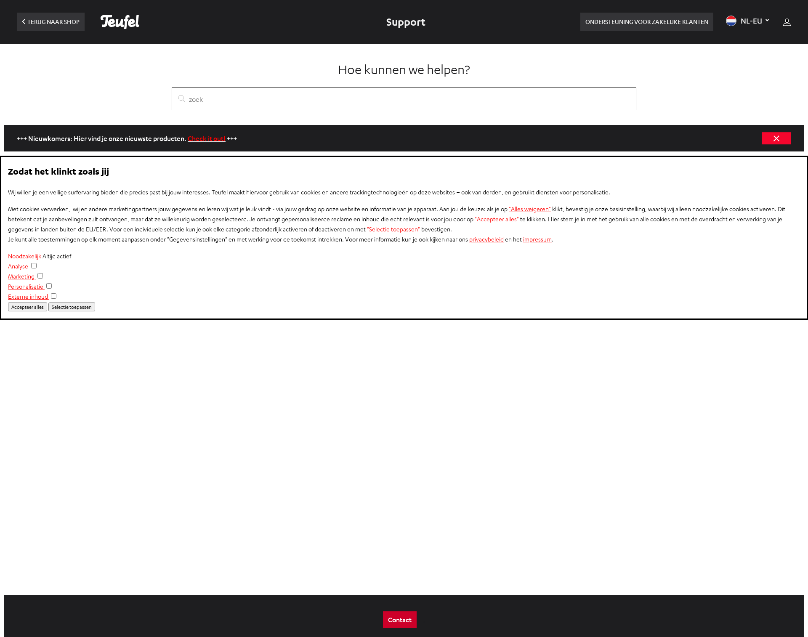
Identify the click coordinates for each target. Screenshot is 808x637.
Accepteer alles (27, 307)
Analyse (18, 266)
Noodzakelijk (25, 256)
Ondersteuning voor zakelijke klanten (646, 21)
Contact (400, 620)
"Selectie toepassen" (393, 229)
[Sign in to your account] (787, 22)
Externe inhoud (28, 296)
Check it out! (207, 138)
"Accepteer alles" (497, 219)
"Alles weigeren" (530, 208)
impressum (537, 239)
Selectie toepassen (72, 307)
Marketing (22, 276)
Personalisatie (26, 286)
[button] (748, 21)
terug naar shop (53, 21)
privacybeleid (486, 239)
